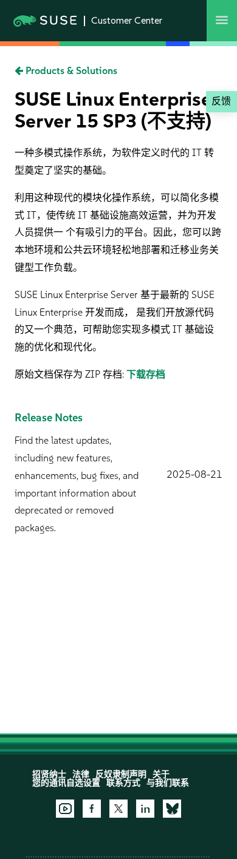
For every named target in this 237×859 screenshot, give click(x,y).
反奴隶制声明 (120, 774)
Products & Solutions (70, 70)
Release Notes (49, 417)
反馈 (221, 101)
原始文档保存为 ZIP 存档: (70, 374)
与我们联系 (167, 783)
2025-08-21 (194, 474)
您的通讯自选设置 (66, 783)
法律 (80, 774)
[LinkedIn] (145, 809)
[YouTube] (65, 809)
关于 (161, 774)
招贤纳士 (49, 774)
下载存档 (145, 374)
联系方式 (123, 783)
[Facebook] (92, 809)
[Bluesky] (172, 809)
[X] (118, 809)
